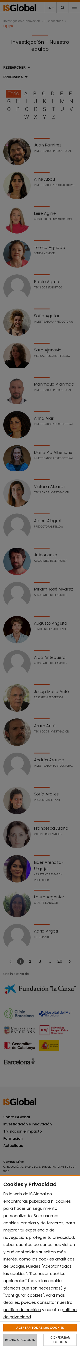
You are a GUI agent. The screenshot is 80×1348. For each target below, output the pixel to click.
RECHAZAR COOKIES (20, 1340)
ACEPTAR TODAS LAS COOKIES (40, 1327)
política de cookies (22, 1310)
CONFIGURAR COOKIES (60, 1339)
